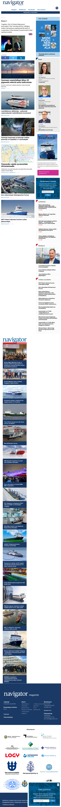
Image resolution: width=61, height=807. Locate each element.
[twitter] (13, 58)
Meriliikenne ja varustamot (30, 12)
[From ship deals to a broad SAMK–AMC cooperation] (15, 473)
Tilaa (48, 195)
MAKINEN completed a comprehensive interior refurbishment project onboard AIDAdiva (13, 679)
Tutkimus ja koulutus (38, 704)
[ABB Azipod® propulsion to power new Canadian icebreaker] (15, 452)
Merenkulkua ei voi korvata (46, 130)
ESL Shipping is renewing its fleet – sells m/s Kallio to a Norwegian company (14, 505)
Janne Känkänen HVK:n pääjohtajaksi (45, 275)
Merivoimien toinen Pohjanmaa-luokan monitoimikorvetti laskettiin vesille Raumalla (48, 318)
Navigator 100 (36, 709)
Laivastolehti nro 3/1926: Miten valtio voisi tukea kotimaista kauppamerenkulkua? (47, 324)
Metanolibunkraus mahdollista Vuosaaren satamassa (47, 299)
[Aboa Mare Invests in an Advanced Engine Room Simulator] (15, 516)
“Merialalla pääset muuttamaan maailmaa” (47, 54)
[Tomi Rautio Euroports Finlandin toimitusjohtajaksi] (48, 256)
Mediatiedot (22, 9)
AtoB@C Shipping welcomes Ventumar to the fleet (12, 545)
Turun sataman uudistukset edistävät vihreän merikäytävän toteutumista (47, 237)
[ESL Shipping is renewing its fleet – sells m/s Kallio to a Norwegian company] (15, 495)
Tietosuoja (6, 714)
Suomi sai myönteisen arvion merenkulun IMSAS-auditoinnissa (47, 303)
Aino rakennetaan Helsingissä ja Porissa (47, 288)
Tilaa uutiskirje (41, 9)
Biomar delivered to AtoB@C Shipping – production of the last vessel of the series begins (14, 652)
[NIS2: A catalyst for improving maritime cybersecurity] (15, 617)
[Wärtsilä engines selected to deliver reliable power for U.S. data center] (15, 595)
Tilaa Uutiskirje (8, 717)
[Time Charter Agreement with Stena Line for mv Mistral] (15, 412)
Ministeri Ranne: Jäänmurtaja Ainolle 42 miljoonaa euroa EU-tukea (47, 329)
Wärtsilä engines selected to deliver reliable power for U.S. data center (14, 606)
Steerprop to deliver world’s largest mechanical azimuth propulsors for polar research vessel (14, 565)
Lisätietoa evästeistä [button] (8, 804)
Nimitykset (36, 705)
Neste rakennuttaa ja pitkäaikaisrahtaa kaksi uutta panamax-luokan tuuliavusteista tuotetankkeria (47, 206)
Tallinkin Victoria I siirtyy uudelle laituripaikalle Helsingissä (47, 229)
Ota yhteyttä (31, 9)
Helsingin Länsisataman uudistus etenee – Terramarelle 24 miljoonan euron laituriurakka (48, 222)
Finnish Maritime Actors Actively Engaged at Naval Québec (13, 382)
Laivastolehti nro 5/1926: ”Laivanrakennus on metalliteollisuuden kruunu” (46, 313)
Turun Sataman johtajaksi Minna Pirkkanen (47, 270)
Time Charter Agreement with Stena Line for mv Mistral (14, 422)
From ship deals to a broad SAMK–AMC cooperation (13, 485)
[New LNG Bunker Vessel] (15, 433)
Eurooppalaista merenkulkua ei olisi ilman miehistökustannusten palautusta (47, 107)
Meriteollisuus (30, 14)
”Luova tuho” (42, 82)
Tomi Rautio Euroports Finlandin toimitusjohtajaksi (47, 266)
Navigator (14, 9)
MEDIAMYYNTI (47, 710)
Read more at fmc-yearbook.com (44, 172)
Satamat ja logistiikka (27, 709)
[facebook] (5, 58)
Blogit (35, 707)
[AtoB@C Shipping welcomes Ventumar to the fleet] (15, 536)
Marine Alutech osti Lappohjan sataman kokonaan (47, 215)
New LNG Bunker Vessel (10, 443)
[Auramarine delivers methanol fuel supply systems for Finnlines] (15, 392)
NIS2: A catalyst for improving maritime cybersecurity (12, 628)
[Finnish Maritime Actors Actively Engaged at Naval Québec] (15, 374)
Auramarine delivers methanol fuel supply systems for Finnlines (13, 401)
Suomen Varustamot (42, 104)
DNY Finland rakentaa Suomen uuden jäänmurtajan (46, 283)
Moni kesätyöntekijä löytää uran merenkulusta (47, 307)
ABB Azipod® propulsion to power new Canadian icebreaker (13, 461)
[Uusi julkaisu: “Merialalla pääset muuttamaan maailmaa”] (48, 37)
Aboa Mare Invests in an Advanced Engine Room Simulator (13, 527)
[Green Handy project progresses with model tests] (15, 574)
